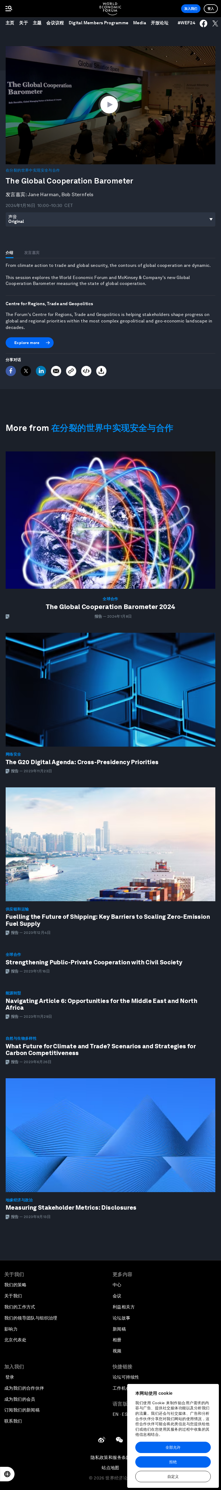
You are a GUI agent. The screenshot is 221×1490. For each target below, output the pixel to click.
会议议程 (55, 22)
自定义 (173, 1476)
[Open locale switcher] (7, 1474)
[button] (110, 104)
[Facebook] (11, 371)
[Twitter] (26, 371)
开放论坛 (160, 22)
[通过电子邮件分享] (56, 371)
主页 (10, 22)
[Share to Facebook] (203, 23)
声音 (12, 216)
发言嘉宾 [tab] (32, 252)
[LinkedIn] (41, 371)
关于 (23, 22)
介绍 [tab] (9, 252)
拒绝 (173, 1462)
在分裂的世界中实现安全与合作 (33, 170)
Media (139, 22)
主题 (37, 22)
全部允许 (173, 1447)
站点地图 (110, 1467)
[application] (110, 105)
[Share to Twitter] (215, 23)
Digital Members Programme (98, 22)
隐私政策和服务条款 (110, 1457)
